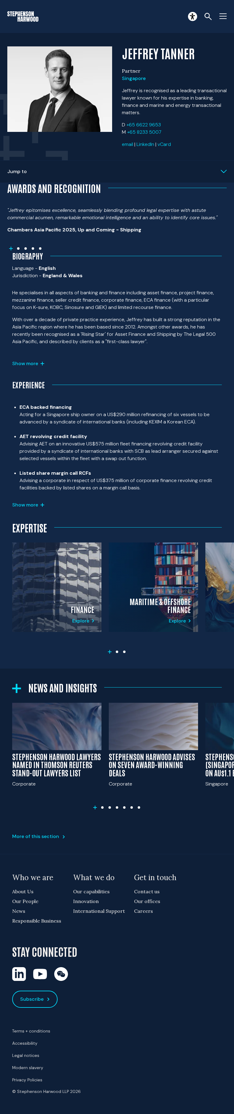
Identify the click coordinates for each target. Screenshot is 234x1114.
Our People (25, 901)
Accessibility (24, 1043)
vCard (164, 144)
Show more (25, 363)
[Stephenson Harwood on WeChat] (61, 974)
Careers (143, 911)
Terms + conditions (31, 1031)
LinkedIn (145, 144)
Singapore (134, 78)
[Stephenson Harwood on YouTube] (40, 974)
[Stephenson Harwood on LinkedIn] (19, 974)
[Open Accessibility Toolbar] (192, 16)
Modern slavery (27, 1067)
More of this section (35, 836)
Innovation (86, 901)
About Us (23, 891)
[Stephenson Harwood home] (22, 16)
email (127, 144)
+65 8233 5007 (144, 132)
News (18, 911)
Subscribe (32, 999)
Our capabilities (91, 891)
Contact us (147, 891)
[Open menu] (223, 16)
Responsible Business (36, 921)
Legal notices (25, 1055)
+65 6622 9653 (143, 125)
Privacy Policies (27, 1080)
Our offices (147, 901)
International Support (99, 911)
